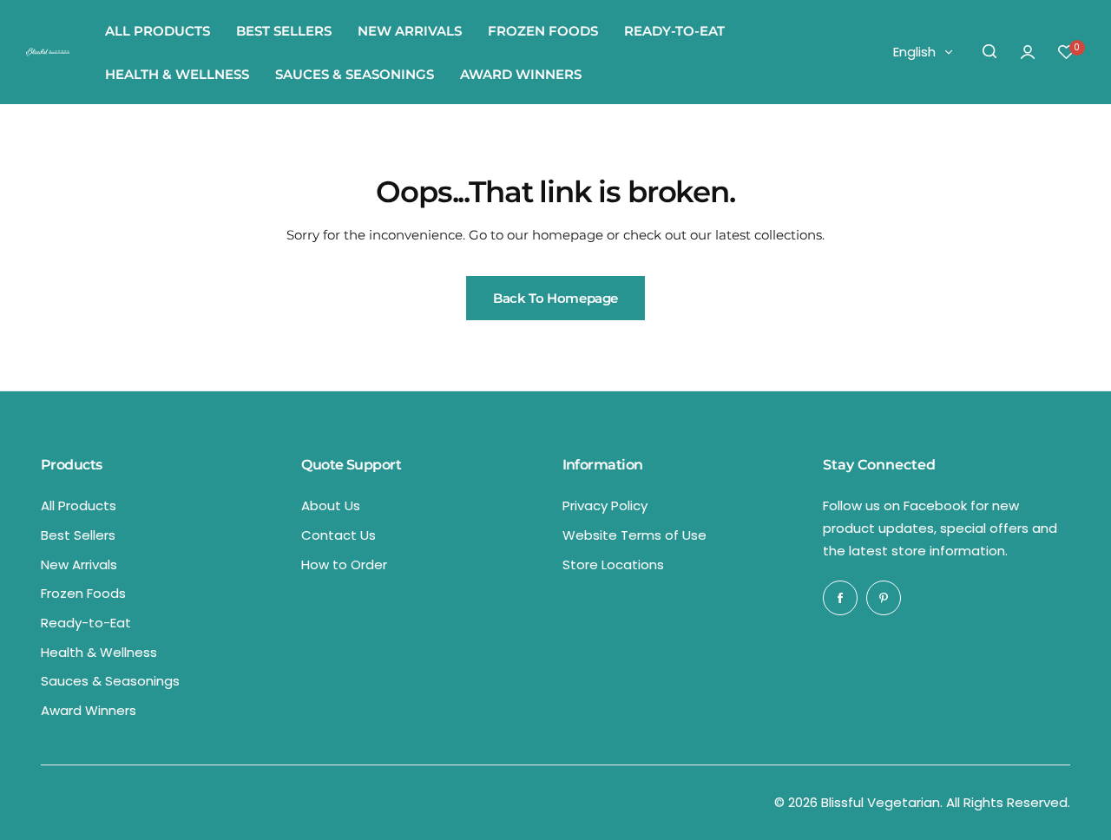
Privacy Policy (605, 505)
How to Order (344, 564)
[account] (1028, 52)
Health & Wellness (99, 652)
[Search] (989, 52)
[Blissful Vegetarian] (47, 52)
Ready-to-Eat (86, 623)
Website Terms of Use (634, 535)
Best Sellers (78, 535)
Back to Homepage (555, 298)
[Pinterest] (883, 598)
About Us (330, 505)
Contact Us (338, 535)
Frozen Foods (83, 593)
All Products (78, 505)
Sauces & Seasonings (110, 681)
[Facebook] (840, 598)
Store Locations (613, 564)
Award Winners (88, 710)
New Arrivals (79, 564)
